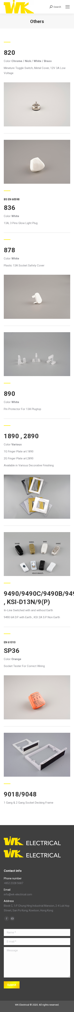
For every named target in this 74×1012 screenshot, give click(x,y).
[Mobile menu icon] (67, 6)
